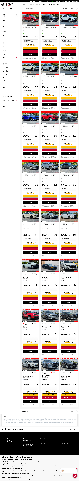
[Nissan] (2, 4)
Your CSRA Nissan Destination (12, 478)
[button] (39, 19)
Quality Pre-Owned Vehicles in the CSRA (16, 473)
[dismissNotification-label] (76, 468)
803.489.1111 (33, 1)
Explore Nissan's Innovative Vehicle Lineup (17, 464)
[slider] (4, 16)
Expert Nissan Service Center (12, 469)
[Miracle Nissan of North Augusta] (9, 4)
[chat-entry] (75, 475)
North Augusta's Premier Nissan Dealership (17, 460)
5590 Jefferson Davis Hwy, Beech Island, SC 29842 (68, 1)
